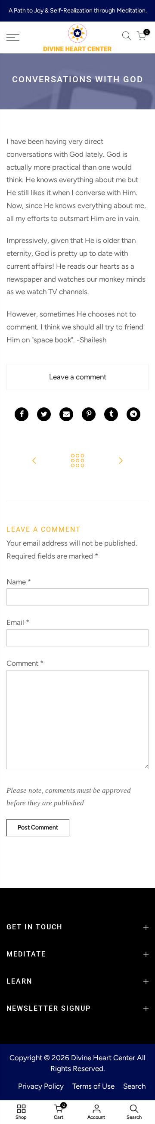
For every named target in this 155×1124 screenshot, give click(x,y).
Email (17, 622)
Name (18, 582)
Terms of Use (93, 1086)
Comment (24, 663)
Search (134, 1086)
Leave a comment (77, 377)
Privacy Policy (41, 1086)
